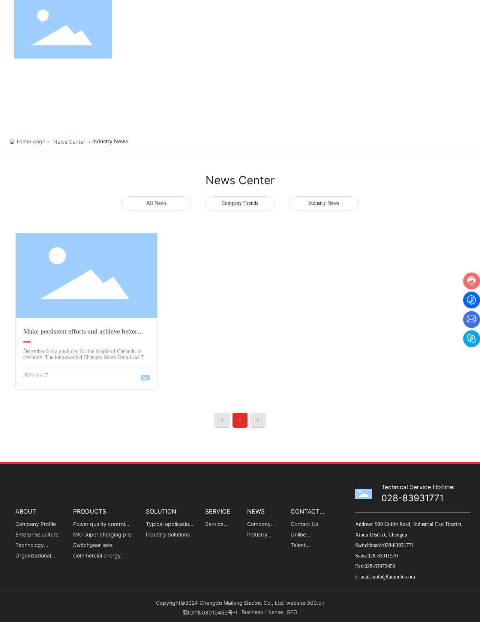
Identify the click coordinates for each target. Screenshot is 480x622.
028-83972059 (379, 566)
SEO (292, 612)
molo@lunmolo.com (393, 577)
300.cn (315, 602)
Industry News (323, 203)
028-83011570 (383, 556)
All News (156, 203)
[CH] (460, 29)
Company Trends (240, 203)
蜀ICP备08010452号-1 (210, 612)
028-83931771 (412, 498)
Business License (262, 612)
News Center (69, 141)
